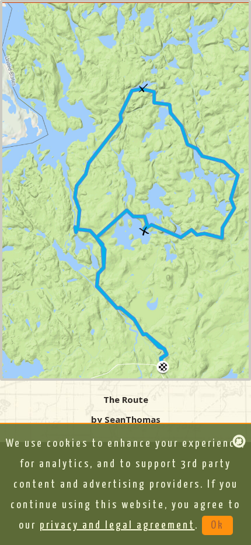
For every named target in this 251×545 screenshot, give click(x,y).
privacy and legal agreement (117, 525)
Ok (217, 525)
